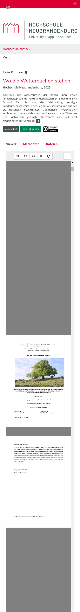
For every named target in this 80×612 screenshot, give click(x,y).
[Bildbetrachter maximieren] (67, 156)
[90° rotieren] (49, 156)
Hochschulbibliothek (16, 49)
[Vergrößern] (18, 156)
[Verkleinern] (26, 156)
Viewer (11, 144)
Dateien (52, 144)
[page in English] (8, 7)
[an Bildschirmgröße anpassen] (41, 156)
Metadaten (31, 144)
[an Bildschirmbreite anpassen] (33, 156)
